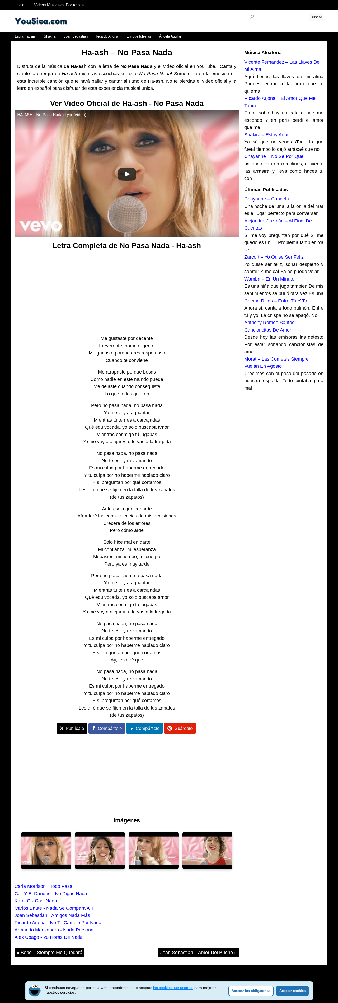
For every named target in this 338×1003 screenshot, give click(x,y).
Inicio (19, 5)
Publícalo (75, 728)
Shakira (49, 36)
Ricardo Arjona (107, 36)
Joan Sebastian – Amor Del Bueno (198, 952)
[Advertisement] (126, 293)
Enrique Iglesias (138, 36)
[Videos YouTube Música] (41, 30)
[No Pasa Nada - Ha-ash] (46, 850)
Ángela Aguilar (170, 36)
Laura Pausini (25, 36)
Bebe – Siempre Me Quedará (49, 952)
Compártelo (110, 728)
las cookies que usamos (173, 988)
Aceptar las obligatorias (251, 991)
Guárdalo (184, 728)
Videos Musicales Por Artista (59, 5)
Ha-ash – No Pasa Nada (127, 52)
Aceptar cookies (292, 991)
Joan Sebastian (76, 36)
